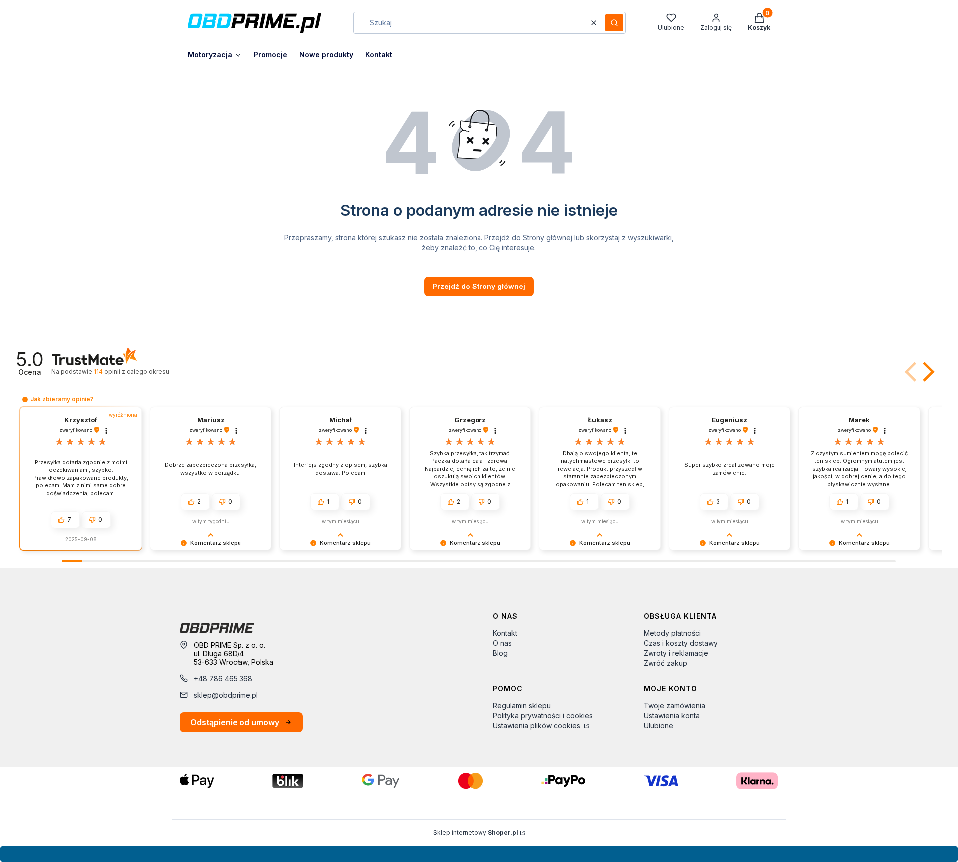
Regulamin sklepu (522, 705)
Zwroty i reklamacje (676, 653)
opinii (131, 371)
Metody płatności (672, 633)
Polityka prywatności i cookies (543, 715)
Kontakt (505, 633)
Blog (500, 653)
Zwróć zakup (665, 663)
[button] (614, 22)
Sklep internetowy (475, 832)
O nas (502, 643)
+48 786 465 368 (223, 678)
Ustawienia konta (672, 715)
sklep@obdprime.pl (226, 695)
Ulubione (658, 725)
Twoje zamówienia (674, 705)
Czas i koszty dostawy (681, 643)
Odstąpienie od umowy (234, 722)
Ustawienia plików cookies (537, 725)
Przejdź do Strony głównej (479, 286)
